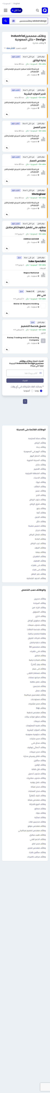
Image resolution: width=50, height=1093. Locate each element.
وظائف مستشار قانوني (36, 673)
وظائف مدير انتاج (39, 843)
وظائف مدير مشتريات (37, 703)
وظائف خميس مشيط (37, 525)
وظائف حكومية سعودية (36, 734)
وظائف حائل (41, 521)
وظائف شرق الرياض (38, 504)
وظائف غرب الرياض (38, 543)
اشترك (25, 380)
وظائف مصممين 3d (37, 647)
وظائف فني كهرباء (38, 651)
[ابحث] (5, 21)
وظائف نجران (40, 530)
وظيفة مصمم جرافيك (37, 633)
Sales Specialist (37, 261)
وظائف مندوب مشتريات (36, 778)
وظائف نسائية (40, 817)
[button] (37, 10)
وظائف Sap (41, 708)
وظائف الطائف (40, 486)
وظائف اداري (40, 616)
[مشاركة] (7, 81)
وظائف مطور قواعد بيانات (35, 716)
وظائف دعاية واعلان (38, 642)
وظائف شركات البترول (37, 638)
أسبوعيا (27, 390)
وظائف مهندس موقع (37, 826)
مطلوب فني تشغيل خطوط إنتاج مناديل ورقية (26, 229)
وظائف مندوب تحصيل (37, 773)
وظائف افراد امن (39, 607)
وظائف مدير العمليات (37, 791)
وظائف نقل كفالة (39, 769)
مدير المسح (39, 127)
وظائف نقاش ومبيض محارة (34, 756)
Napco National (31, 272)
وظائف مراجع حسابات (37, 677)
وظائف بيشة (41, 552)
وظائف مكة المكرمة (37, 438)
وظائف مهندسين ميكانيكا (35, 695)
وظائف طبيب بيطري (37, 835)
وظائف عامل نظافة (38, 681)
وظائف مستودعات (38, 699)
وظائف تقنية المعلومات (36, 725)
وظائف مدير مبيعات (37, 751)
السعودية (6, 3)
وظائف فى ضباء (39, 569)
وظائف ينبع (41, 508)
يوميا (37, 390)
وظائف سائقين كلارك (37, 852)
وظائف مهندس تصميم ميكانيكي (32, 830)
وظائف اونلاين (40, 765)
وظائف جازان (41, 464)
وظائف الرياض (40, 442)
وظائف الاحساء (40, 477)
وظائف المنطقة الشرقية (35, 473)
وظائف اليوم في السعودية (35, 451)
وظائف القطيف (39, 560)
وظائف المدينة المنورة (36, 460)
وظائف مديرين (40, 598)
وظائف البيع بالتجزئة (37, 804)
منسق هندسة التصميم (33, 326)
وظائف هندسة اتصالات (36, 629)
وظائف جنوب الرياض (37, 499)
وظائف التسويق (39, 611)
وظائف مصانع (40, 808)
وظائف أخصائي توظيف (36, 747)
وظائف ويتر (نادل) (38, 664)
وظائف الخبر (41, 495)
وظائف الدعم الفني (38, 839)
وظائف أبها (41, 512)
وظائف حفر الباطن (38, 574)
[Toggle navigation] (5, 10)
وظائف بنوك (41, 813)
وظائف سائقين (40, 760)
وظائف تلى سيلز (39, 668)
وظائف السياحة (39, 603)
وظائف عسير (40, 490)
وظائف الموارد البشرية (36, 730)
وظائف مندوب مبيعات (37, 625)
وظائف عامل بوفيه (38, 782)
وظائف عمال (40, 690)
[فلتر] (13, 20)
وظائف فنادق (40, 655)
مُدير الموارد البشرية (35, 93)
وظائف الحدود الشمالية (36, 578)
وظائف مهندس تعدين (37, 848)
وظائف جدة (41, 447)
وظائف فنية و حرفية (37, 660)
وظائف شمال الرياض (37, 534)
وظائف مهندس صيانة (37, 800)
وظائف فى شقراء (38, 565)
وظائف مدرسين (39, 686)
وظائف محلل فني (38, 743)
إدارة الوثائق (39, 60)
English (16, 3)
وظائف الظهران (39, 556)
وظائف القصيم (40, 469)
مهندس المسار (38, 160)
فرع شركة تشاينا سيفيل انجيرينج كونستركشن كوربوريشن (21, 70)
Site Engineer (39, 194)
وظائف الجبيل (40, 517)
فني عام (41, 295)
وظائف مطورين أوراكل (37, 620)
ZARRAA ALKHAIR (31, 239)
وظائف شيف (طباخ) (37, 795)
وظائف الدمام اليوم (38, 455)
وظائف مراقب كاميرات (36, 856)
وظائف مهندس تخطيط (36, 712)
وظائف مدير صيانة (38, 786)
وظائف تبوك (41, 482)
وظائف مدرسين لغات (37, 821)
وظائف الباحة (40, 539)
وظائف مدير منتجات (38, 738)
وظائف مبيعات (40, 721)
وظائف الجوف (40, 547)
